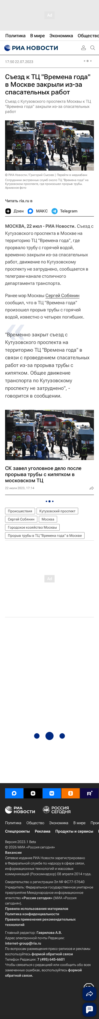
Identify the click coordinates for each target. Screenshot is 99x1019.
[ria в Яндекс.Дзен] (33, 793)
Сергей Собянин (62, 295)
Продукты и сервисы (74, 831)
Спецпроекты (17, 831)
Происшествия (20, 511)
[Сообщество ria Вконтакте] (52, 793)
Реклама (42, 831)
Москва (48, 519)
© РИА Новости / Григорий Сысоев (29, 175)
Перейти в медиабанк (72, 175)
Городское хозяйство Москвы (32, 527)
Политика (13, 823)
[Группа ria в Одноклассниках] (70, 793)
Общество (35, 823)
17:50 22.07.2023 (19, 62)
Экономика (58, 823)
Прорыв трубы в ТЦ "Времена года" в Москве (45, 535)
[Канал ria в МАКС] (14, 793)
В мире (79, 823)
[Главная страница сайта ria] (30, 48)
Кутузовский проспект (57, 511)
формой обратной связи (52, 954)
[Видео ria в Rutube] (89, 793)
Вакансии (13, 852)
